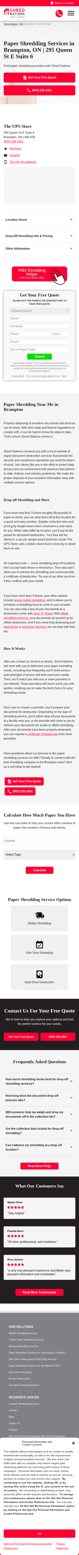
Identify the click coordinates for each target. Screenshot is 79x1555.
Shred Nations (11, 24)
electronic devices (34, 626)
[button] (73, 1443)
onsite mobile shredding (29, 600)
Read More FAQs (39, 1166)
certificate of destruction (43, 734)
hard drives (11, 626)
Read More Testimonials (39, 1292)
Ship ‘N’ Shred (43, 613)
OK (39, 1533)
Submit (39, 356)
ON (21, 24)
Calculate (39, 870)
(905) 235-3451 (14, 141)
